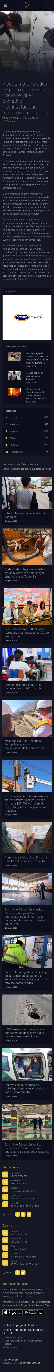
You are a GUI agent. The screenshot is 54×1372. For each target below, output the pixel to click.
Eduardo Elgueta (31, 118)
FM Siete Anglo (9, 1347)
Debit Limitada (33, 1363)
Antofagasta (16, 417)
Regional (10, 121)
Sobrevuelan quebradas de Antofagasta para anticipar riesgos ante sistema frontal (27, 1088)
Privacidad (13, 1360)
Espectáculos (16, 452)
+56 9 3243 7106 (19, 1242)
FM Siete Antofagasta (12, 1337)
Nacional (14, 424)
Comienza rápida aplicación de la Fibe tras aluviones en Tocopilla (26, 859)
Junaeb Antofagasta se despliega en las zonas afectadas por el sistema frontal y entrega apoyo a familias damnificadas (26, 977)
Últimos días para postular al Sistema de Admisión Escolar (23, 686)
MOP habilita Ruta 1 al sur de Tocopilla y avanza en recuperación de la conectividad (25, 744)
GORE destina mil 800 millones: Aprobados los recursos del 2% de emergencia (27, 632)
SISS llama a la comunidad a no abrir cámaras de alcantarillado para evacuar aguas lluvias (25, 1033)
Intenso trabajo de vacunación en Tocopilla (34, 376)
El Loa (13, 438)
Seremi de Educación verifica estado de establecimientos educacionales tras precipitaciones (27, 1148)
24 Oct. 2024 (11, 118)
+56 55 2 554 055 (19, 1176)
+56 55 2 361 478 (19, 1234)
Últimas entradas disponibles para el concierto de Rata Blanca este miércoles (36, 394)
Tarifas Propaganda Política (20, 1325)
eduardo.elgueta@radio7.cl (24, 1191)
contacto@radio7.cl (20, 1249)
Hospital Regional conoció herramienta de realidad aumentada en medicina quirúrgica (37, 358)
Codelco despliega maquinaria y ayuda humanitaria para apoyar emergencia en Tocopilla (25, 573)
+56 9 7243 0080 (19, 1183)
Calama (14, 445)
